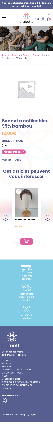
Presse (5, 375)
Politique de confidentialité (17, 385)
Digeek (33, 414)
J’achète (16, 55)
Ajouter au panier (14, 151)
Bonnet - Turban (31, 55)
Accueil (5, 55)
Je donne (6, 366)
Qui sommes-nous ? (12, 372)
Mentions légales (11, 379)
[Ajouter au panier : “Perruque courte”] (26, 241)
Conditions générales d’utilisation (21, 382)
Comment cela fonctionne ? (17, 369)
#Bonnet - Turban (11, 159)
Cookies (6, 388)
